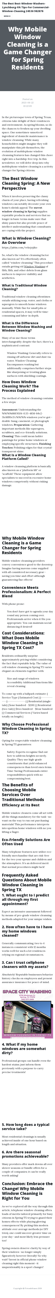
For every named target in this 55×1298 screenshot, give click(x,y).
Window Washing (34, 266)
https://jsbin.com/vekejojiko (19, 247)
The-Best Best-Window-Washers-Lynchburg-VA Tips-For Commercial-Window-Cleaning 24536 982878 (25, 7)
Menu (6, 16)
